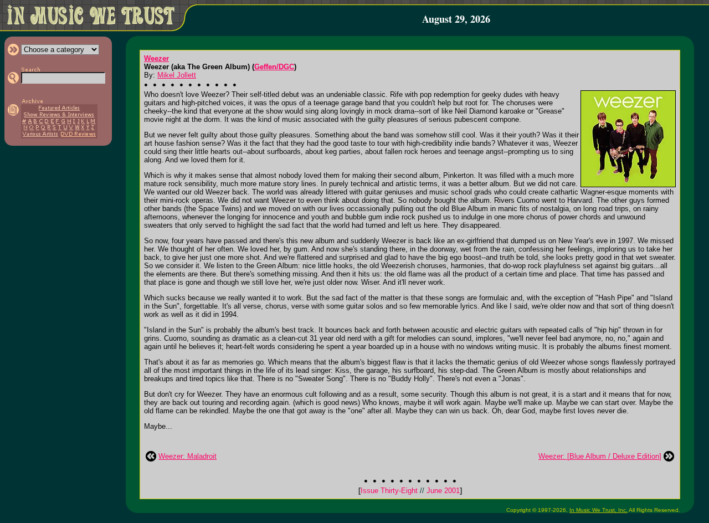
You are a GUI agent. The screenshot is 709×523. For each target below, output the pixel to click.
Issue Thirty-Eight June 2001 (410, 490)
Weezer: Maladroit (187, 456)
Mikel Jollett (176, 75)
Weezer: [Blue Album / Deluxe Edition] (599, 456)
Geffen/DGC (274, 67)
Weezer (156, 58)
